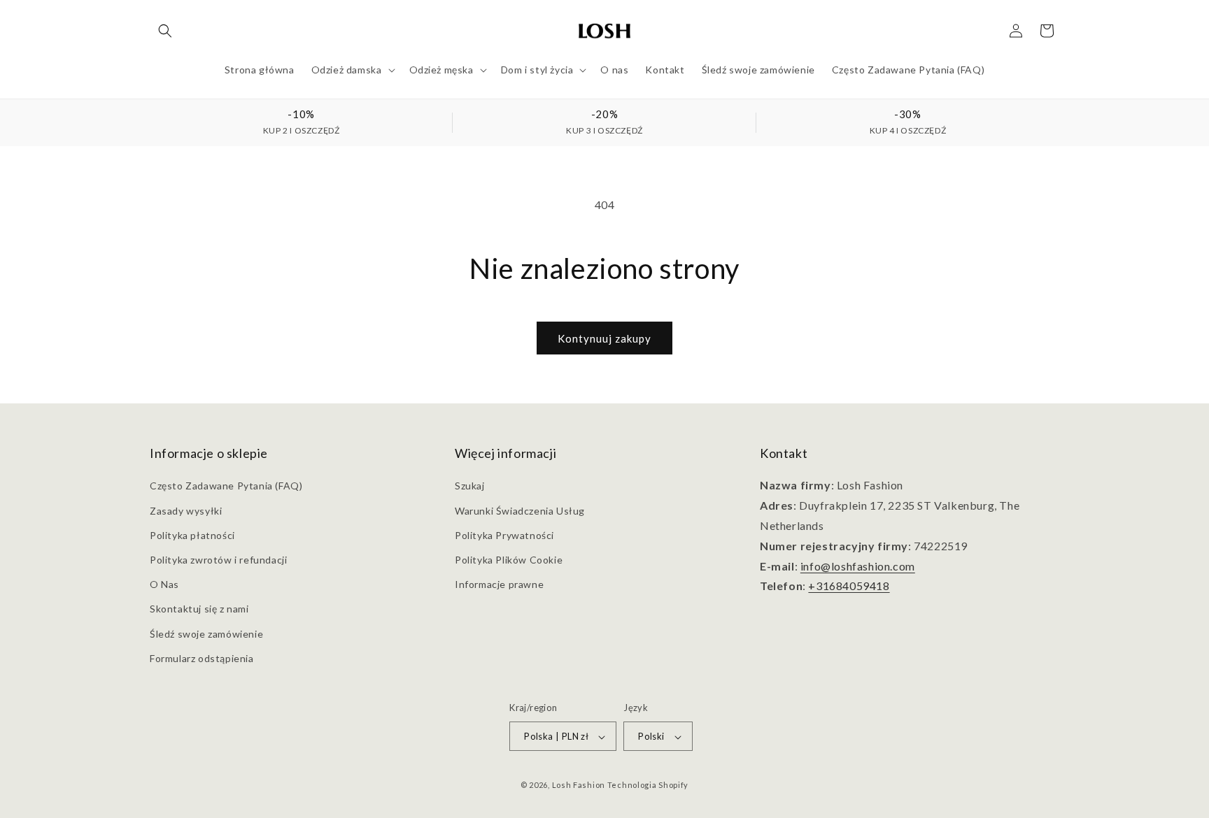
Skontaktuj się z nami (199, 609)
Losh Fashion (578, 785)
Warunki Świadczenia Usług (520, 511)
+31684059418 (848, 586)
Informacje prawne (499, 584)
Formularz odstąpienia (202, 658)
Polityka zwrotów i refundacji (218, 560)
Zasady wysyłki (186, 511)
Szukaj (470, 486)
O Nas (164, 584)
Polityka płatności (192, 535)
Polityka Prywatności (504, 535)
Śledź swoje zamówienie (206, 634)
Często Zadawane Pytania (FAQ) (226, 486)
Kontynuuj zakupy (604, 338)
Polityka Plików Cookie (509, 560)
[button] (165, 30)
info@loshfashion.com (857, 566)
